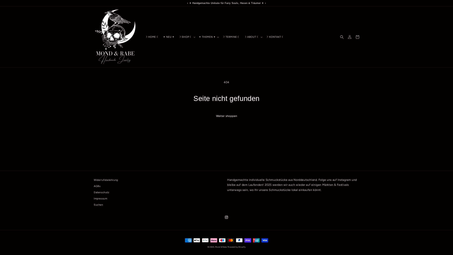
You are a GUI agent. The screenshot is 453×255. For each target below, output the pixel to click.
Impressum (100, 198)
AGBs (97, 186)
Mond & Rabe (221, 247)
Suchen (98, 204)
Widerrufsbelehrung (106, 180)
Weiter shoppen (226, 116)
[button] (187, 37)
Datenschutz (101, 192)
